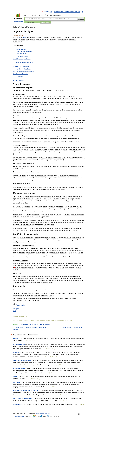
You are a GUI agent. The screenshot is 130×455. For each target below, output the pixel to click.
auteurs (69, 320)
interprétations (45, 22)
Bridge (15, 338)
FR (82, 11)
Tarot (15, 376)
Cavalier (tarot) (18, 404)
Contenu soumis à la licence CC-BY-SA (24, 320)
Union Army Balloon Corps (22, 398)
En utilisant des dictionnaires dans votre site (67, 11)
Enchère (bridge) (19, 344)
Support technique (39, 413)
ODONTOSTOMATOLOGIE (22, 360)
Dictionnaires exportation (19, 416)
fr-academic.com (18, 21)
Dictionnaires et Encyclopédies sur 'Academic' (42, 15)
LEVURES (16, 382)
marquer (16, 352)
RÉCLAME (47, 413)
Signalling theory (19, 368)
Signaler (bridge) (48, 320)
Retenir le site (48, 11)
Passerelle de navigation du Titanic (25, 390)
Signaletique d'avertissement (72, 327)
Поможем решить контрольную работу (35, 324)
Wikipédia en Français (32, 22)
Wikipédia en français (60, 320)
